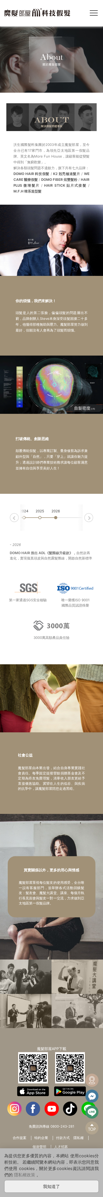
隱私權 (78, 1138)
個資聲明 (39, 1147)
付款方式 (63, 1138)
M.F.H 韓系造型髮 (27, 191)
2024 (24, 511)
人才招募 (61, 1147)
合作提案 (19, 1138)
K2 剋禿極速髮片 (66, 174)
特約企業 (41, 1138)
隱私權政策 (24, 1174)
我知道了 (51, 1186)
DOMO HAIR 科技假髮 (31, 174)
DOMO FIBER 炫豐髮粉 (59, 179)
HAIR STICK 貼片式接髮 (65, 185)
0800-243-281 (62, 1126)
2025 (40, 511)
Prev (18, 516)
